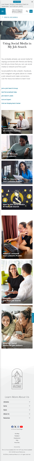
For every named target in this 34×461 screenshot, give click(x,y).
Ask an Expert (6, 99)
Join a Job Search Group (9, 88)
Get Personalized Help (9, 92)
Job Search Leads (7, 96)
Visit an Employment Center (11, 103)
